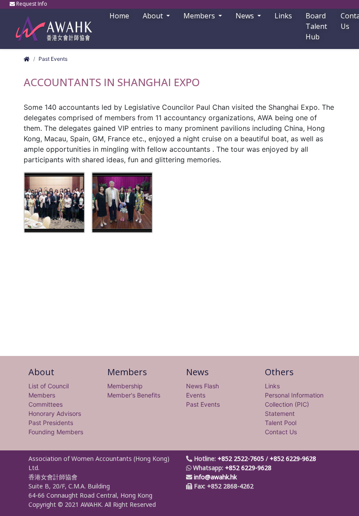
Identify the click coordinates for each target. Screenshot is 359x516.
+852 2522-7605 (241, 458)
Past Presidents (50, 422)
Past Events (53, 59)
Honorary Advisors (54, 413)
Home (119, 16)
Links (272, 386)
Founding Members (55, 432)
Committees (45, 404)
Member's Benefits (133, 395)
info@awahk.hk (215, 477)
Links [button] (283, 16)
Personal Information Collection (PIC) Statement (294, 404)
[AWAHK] (49, 25)
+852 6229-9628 (293, 458)
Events (195, 395)
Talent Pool (280, 422)
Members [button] (200, 16)
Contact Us (281, 432)
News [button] (246, 16)
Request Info (32, 3)
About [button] (154, 16)
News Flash (202, 386)
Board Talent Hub (316, 26)
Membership (125, 386)
